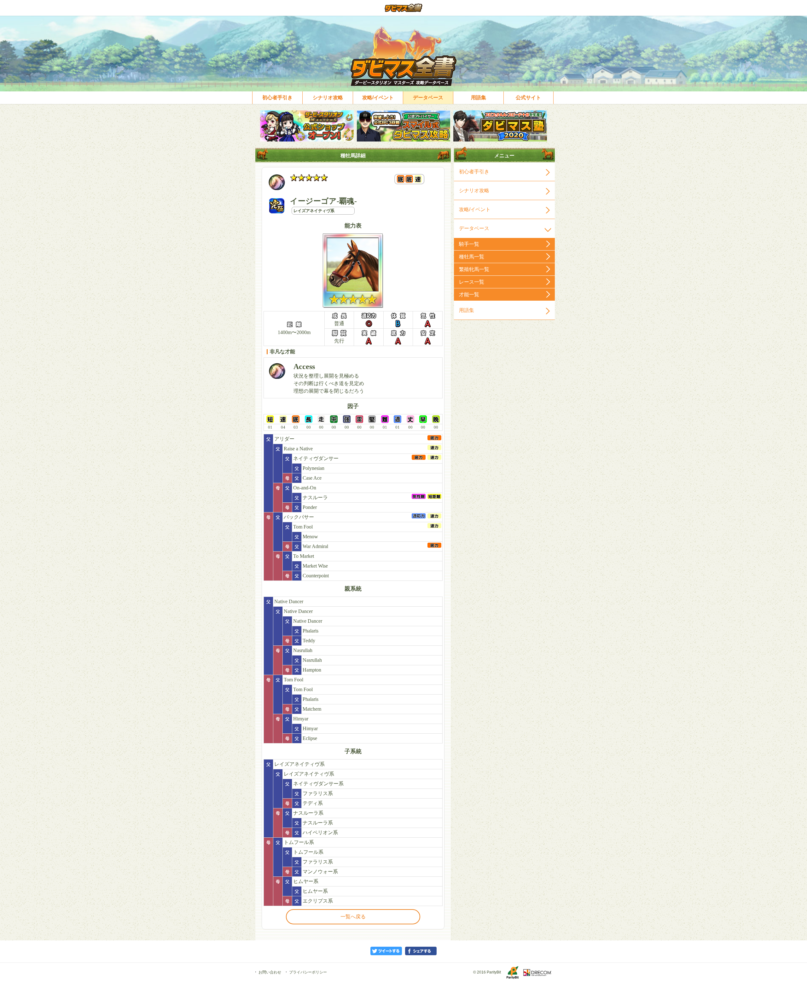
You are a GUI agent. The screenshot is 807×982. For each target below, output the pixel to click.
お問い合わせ (269, 972)
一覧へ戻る (353, 916)
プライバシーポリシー (308, 972)
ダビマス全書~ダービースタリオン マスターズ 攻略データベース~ (403, 8)
